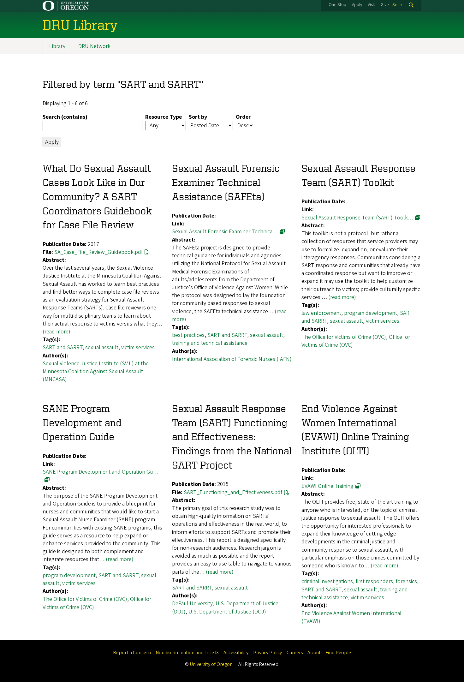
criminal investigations (327, 581)
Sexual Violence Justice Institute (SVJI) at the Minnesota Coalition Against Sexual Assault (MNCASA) (96, 371)
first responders (374, 581)
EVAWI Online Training (327, 486)
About (314, 652)
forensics (406, 581)
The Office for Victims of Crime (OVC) (343, 337)
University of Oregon (211, 664)
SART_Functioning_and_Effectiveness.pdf (233, 492)
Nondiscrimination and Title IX (187, 652)
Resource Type (163, 117)
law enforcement (321, 313)
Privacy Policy (267, 652)
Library (57, 46)
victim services (138, 347)
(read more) (56, 332)
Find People (338, 652)
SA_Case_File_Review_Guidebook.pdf (98, 252)
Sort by (198, 117)
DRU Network (94, 46)
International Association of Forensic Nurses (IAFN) (232, 359)
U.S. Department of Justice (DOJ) (227, 612)
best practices (188, 335)
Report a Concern (132, 652)
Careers (295, 652)
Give (385, 5)
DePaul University (192, 603)
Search (399, 5)
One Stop (337, 5)
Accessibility (235, 652)
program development (370, 313)
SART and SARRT (62, 347)
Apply (357, 5)
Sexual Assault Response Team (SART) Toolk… (357, 218)
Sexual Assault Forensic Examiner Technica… (225, 232)
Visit (371, 5)
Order (243, 117)
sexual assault (101, 347)
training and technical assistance (209, 343)
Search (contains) (65, 117)
